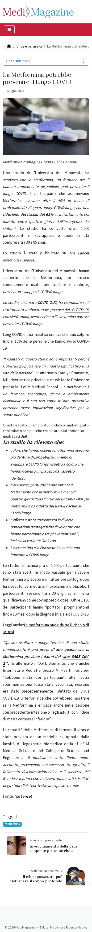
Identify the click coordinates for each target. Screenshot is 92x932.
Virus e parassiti (29, 46)
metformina (12, 824)
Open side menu (19, 61)
